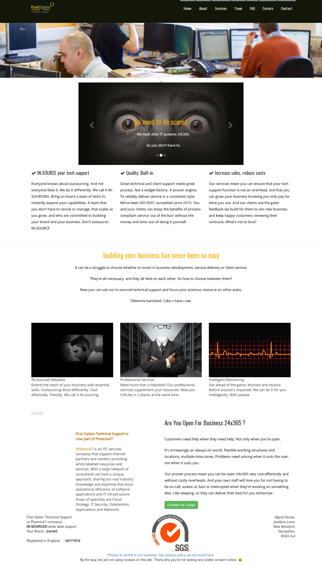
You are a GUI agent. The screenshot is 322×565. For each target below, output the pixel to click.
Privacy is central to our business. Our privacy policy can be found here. (161, 555)
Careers (268, 8)
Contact (286, 8)
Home (187, 8)
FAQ (252, 8)
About (203, 8)
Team (238, 8)
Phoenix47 (84, 448)
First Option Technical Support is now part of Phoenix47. (102, 436)
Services (221, 8)
